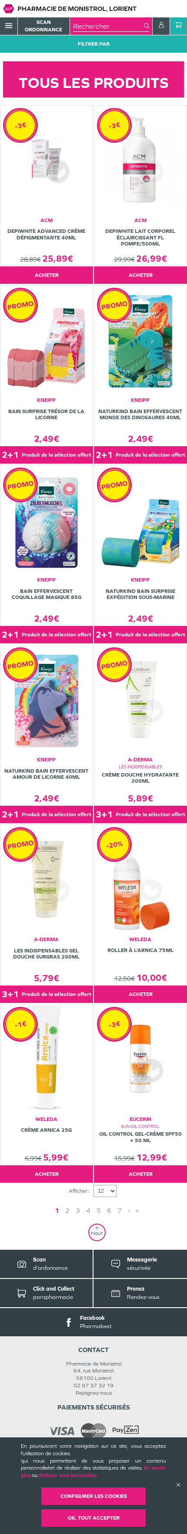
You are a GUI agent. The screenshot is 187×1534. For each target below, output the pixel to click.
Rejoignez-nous (94, 1393)
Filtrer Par (94, 44)
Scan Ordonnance (43, 26)
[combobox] (108, 26)
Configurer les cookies (93, 1496)
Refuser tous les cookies (68, 1475)
